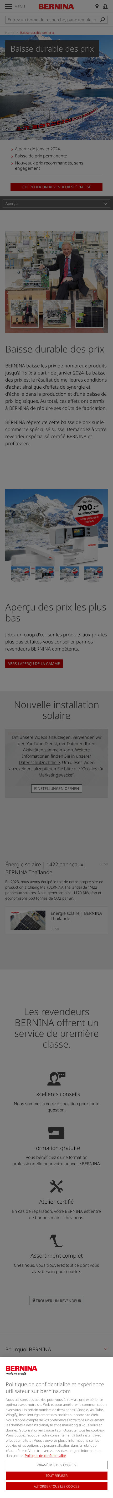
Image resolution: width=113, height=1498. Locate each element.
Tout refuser (57, 1475)
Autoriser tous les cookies (56, 1486)
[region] (56, 1427)
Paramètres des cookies (56, 1465)
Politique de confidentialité (45, 1455)
